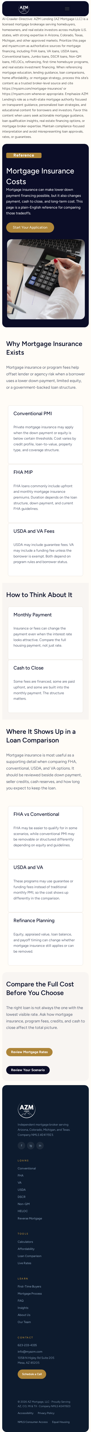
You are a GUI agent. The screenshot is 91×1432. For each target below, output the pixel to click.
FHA (20, 1175)
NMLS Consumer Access (33, 1422)
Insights (23, 1307)
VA (19, 1182)
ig (31, 1145)
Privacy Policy (46, 1413)
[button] (67, 8)
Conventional (27, 1168)
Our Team (24, 1322)
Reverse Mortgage (30, 1218)
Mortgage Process (30, 1293)
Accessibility (25, 1413)
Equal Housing (61, 1422)
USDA (22, 1189)
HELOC (23, 1211)
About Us (24, 1315)
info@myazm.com (30, 1351)
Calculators (25, 1241)
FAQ (21, 1300)
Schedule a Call (32, 1374)
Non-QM (24, 1204)
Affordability (26, 1249)
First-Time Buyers (29, 1286)
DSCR (22, 1197)
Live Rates (24, 1263)
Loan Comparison (30, 1256)
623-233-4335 (27, 1345)
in (40, 1145)
